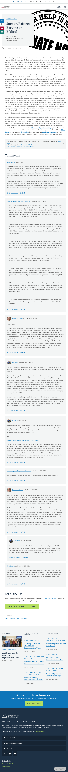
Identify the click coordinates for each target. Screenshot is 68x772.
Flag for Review (13, 193)
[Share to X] (2, 25)
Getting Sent (25, 132)
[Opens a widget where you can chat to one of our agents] (60, 769)
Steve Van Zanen (11, 41)
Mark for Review (30, 146)
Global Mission (11, 19)
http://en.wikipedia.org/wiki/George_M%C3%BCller (23, 440)
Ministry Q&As (16, 1)
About (37, 1)
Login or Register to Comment (22, 606)
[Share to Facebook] (2, 21)
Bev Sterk (15, 362)
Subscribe (32, 1)
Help (45, 1)
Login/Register (51, 1)
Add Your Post (34, 703)
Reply (23, 193)
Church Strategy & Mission (12, 618)
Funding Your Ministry (49, 132)
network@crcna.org (39, 731)
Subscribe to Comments (15, 146)
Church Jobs (24, 1)
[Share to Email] (2, 28)
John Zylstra (11, 162)
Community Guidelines (27, 145)
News (41, 1)
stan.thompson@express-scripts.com (19, 201)
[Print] (2, 32)
